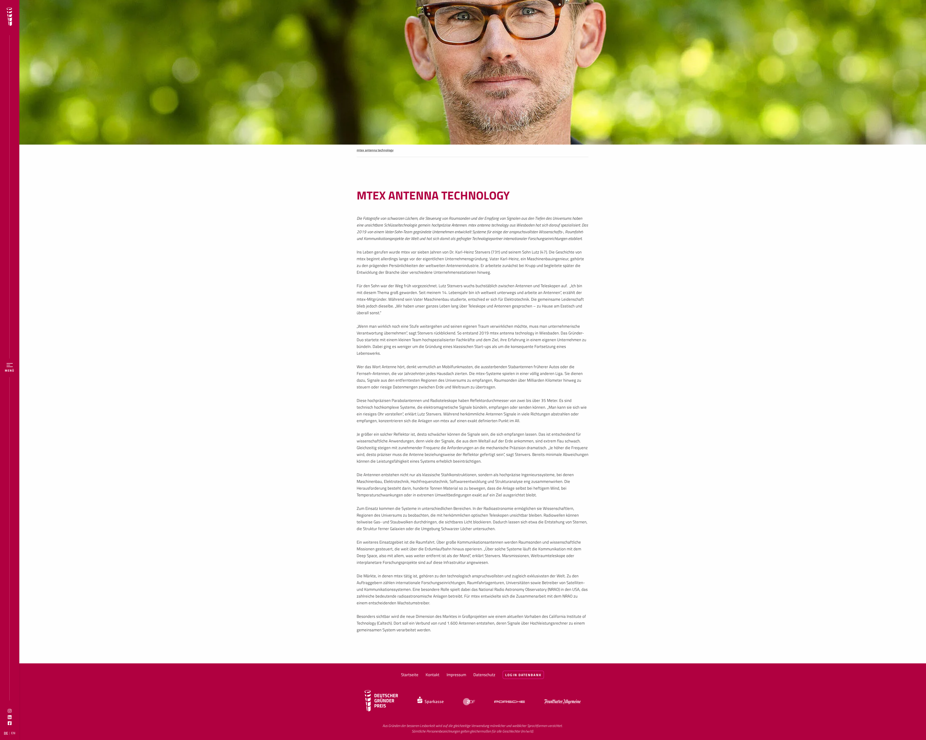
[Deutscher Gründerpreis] (9, 17)
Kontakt (432, 675)
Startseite (409, 675)
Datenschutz (484, 675)
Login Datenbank (523, 674)
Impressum (456, 675)
